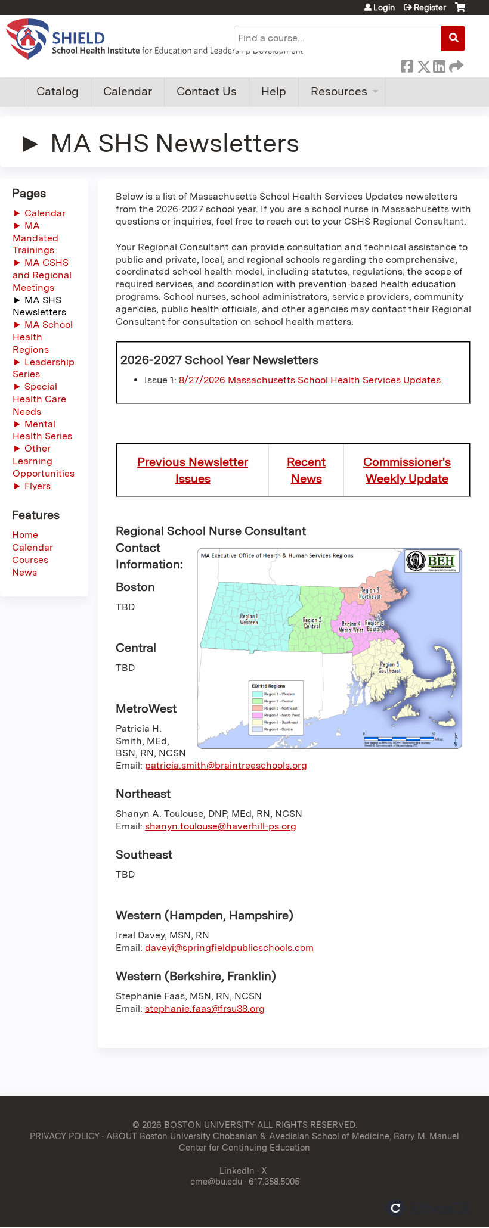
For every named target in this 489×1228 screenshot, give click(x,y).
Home (25, 534)
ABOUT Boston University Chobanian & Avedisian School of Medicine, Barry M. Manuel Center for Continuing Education (282, 1141)
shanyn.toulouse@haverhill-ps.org (220, 826)
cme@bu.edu (216, 1181)
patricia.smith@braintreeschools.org (226, 765)
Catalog (57, 91)
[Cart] (460, 11)
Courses (30, 559)
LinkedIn (439, 64)
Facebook (407, 64)
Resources (339, 91)
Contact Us (207, 91)
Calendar (127, 91)
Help (273, 91)
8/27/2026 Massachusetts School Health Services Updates (310, 380)
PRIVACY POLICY (65, 1136)
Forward (455, 64)
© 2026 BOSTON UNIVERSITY (193, 1125)
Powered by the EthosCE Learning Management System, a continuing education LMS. (428, 1208)
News (24, 572)
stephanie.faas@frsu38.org (205, 1008)
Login (384, 7)
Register (430, 7)
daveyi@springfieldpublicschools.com (229, 947)
